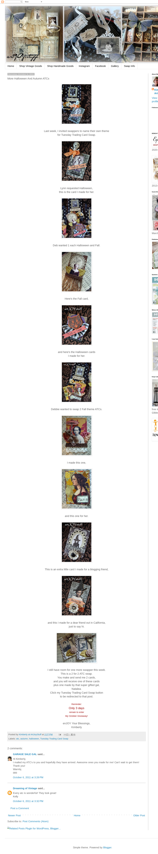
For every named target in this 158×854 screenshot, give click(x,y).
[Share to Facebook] (72, 734)
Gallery (115, 66)
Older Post (139, 815)
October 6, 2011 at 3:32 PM (28, 801)
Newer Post (14, 815)
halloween (34, 738)
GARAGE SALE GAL (25, 754)
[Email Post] (60, 734)
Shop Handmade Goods (60, 66)
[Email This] (65, 734)
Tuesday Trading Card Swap (54, 738)
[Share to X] (69, 734)
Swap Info (129, 66)
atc (17, 738)
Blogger (107, 847)
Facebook (100, 66)
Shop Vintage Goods (30, 66)
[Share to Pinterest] (74, 734)
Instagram (84, 66)
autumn (24, 738)
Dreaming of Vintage (25, 788)
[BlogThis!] (67, 734)
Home (11, 66)
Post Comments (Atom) (36, 821)
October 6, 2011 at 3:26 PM (28, 777)
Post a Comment (19, 808)
